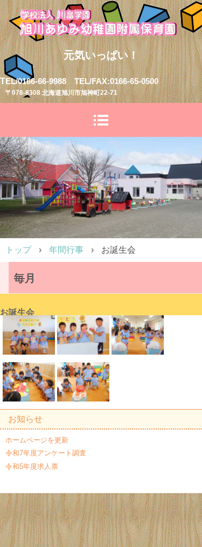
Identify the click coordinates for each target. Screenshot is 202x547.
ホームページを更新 (36, 440)
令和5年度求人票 (31, 466)
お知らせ (25, 419)
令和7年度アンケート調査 (45, 453)
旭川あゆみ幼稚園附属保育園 (101, 21)
